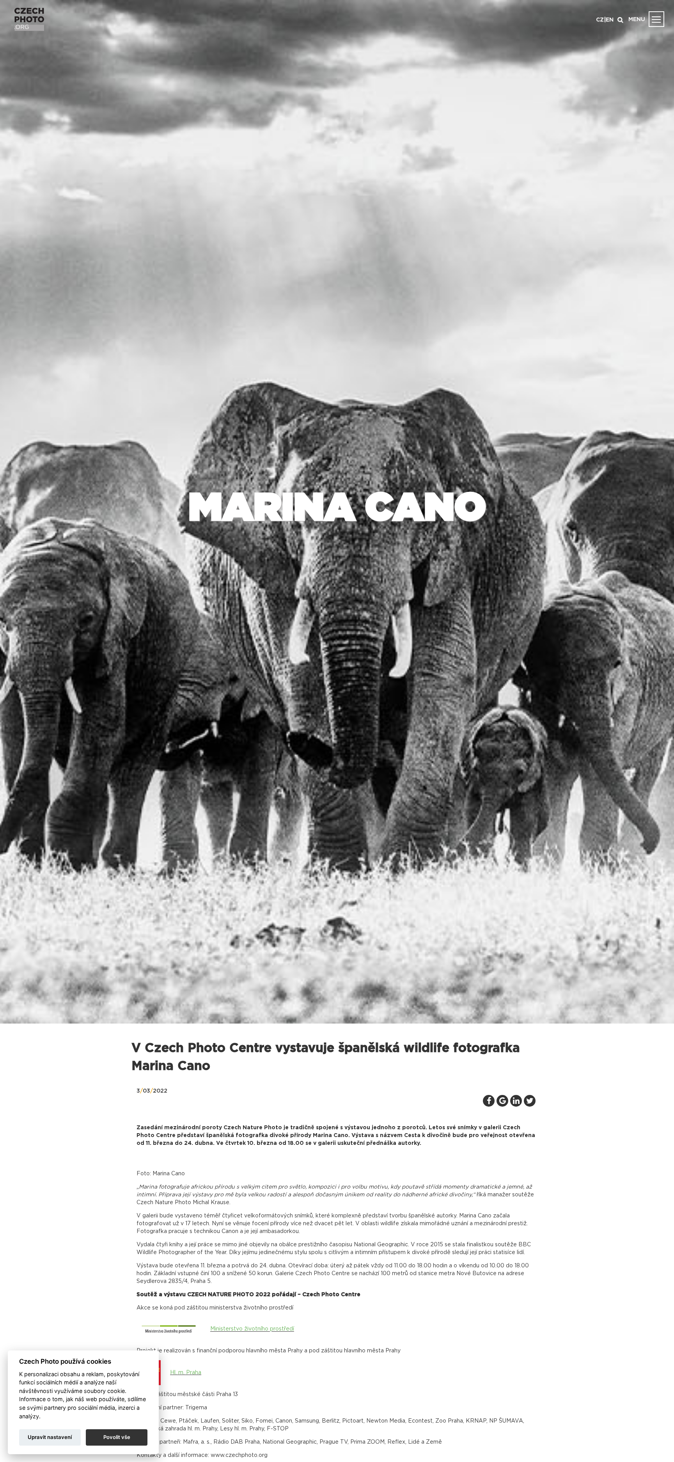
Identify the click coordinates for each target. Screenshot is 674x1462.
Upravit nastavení (50, 1437)
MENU (636, 19)
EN (610, 20)
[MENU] (656, 19)
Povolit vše (116, 1437)
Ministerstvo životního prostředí (252, 1329)
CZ (600, 20)
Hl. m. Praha (185, 1372)
